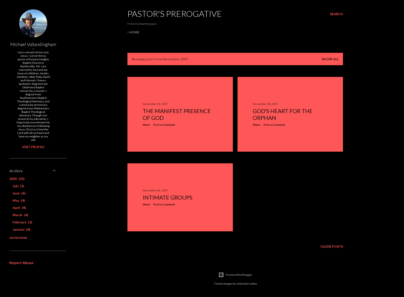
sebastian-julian (247, 283)
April (19, 208)
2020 (16, 179)
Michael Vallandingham (33, 44)
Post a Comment (164, 124)
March (20, 215)
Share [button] (146, 124)
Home (134, 32)
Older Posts (331, 246)
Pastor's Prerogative (174, 13)
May (18, 200)
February (22, 222)
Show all (330, 59)
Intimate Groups (167, 197)
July (18, 186)
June (18, 193)
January (21, 229)
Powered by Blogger (239, 274)
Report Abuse (21, 262)
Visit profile (33, 147)
